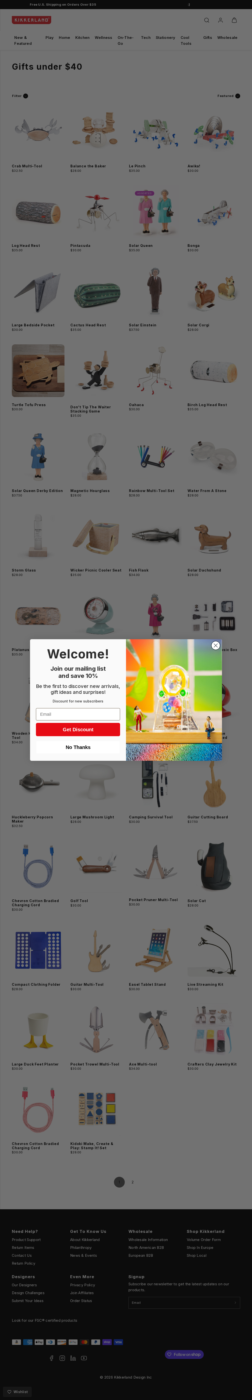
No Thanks (78, 747)
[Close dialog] (215, 645)
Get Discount (78, 729)
